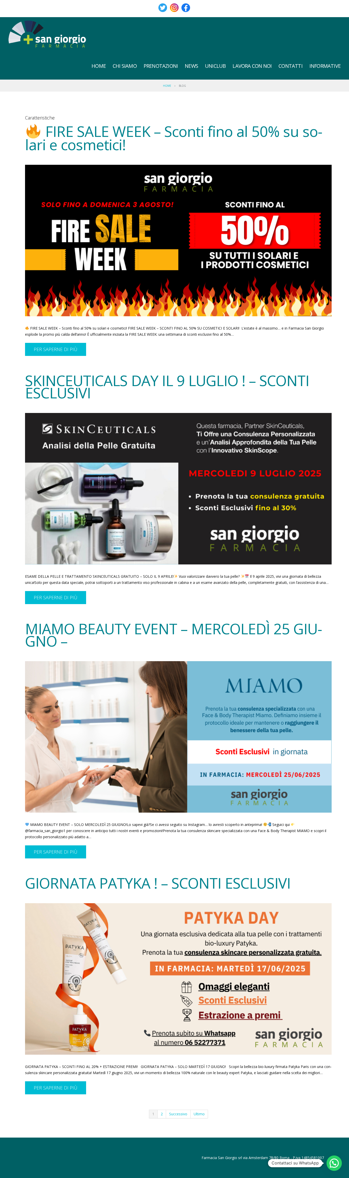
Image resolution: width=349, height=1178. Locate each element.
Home (98, 65)
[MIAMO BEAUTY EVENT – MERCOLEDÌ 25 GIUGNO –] (178, 737)
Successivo (178, 1113)
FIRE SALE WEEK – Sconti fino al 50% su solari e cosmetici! (173, 138)
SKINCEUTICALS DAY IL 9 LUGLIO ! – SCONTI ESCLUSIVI (167, 386)
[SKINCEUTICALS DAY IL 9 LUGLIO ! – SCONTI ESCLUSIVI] (178, 488)
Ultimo (199, 1113)
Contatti (290, 65)
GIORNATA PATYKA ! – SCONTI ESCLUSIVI (157, 883)
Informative (325, 65)
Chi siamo (125, 65)
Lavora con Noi (252, 65)
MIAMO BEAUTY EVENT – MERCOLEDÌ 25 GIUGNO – (173, 635)
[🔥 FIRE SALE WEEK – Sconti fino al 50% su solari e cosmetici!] (178, 240)
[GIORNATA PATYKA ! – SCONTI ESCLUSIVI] (178, 979)
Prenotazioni (161, 65)
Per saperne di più (55, 349)
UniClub (215, 65)
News (191, 65)
